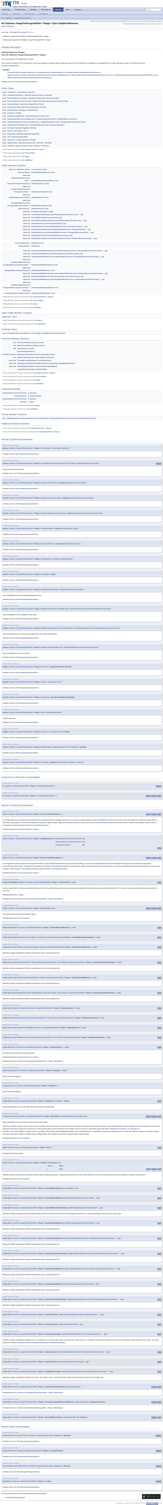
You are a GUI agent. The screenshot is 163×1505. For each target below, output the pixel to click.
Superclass (11, 140)
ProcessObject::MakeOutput (45, 1131)
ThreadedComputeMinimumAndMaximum (31, 363)
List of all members (157, 24)
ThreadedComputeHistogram (27, 360)
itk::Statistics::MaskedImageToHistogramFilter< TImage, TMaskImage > (39, 899)
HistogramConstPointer (15, 95)
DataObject (44, 211)
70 (14, 549)
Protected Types (139, 21)
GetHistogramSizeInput (39, 192)
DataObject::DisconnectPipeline (139, 1126)
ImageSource (106, 1131)
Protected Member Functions (153, 21)
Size (23, 653)
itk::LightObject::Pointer (22, 169)
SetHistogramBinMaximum (40, 276)
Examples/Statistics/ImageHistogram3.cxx (21, 72)
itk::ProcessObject (28, 153)
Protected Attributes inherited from (21, 405)
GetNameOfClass (37, 208)
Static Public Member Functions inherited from (22, 320)
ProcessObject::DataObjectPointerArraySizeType (48, 333)
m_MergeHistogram (35, 396)
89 (14, 638)
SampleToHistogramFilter (10, 66)
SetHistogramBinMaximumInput (42, 273)
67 (14, 565)
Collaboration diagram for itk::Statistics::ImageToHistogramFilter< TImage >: (27, 40)
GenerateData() (140, 820)
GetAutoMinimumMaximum (40, 172)
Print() (18, 1175)
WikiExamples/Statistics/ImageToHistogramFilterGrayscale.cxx (92, 75)
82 (14, 657)
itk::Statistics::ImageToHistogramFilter (20, 448)
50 (14, 722)
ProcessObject (12, 1126)
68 (14, 534)
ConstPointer (11, 92)
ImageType (11, 113)
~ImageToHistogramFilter (25, 369)
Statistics (9, 18)
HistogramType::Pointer (36, 104)
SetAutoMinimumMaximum (40, 214)
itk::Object (25, 156)
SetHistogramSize (37, 223)
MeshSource (118, 1131)
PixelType (10, 128)
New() (11, 1153)
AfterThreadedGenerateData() (103, 820)
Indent (37, 357)
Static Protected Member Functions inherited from (31, 432)
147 (15, 1441)
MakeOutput (21, 354)
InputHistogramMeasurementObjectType (21, 119)
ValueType (40, 143)
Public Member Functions (106, 21)
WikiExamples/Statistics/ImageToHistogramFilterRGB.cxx (134, 75)
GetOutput (34, 243)
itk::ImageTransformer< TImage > (33, 149)
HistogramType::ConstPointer (42, 95)
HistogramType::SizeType (37, 107)
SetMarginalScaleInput (39, 238)
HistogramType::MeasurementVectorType (54, 101)
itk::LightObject (27, 160)
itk (2, 18)
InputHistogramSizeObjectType (17, 125)
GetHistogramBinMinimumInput (42, 265)
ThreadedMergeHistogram (26, 366)
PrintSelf (20, 357)
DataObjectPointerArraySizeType (18, 333)
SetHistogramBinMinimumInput (42, 251)
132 (15, 473)
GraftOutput (35, 211)
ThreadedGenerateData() (71, 822)
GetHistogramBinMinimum (40, 270)
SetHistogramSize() (23, 1342)
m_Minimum (32, 399)
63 (14, 703)
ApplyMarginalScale (13, 418)
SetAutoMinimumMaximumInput (42, 220)
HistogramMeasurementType (17, 98)
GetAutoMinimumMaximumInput (42, 180)
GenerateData (22, 348)
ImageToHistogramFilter (22, 18)
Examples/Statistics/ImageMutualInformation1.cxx (84, 72)
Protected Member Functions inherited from (29, 373)
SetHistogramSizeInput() (39, 1342)
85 (14, 619)
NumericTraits (30, 143)
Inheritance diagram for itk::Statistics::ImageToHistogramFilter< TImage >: (26, 36)
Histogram (14, 63)
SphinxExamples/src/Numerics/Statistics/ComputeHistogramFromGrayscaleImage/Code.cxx (39, 75)
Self (33, 92)
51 (14, 737)
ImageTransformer (23, 140)
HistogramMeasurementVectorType (19, 101)
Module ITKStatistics (7, 26)
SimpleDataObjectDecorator (35, 116)
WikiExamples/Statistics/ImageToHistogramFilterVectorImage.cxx (29, 78)
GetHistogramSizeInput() (56, 1342)
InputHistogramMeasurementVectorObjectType (23, 122)
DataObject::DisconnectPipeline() (110, 1126)
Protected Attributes (128, 24)
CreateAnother (36, 169)
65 (14, 753)
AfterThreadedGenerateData (27, 342)
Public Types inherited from (24, 149)
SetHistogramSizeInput (39, 229)
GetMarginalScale (37, 197)
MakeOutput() (84, 1134)
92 (14, 599)
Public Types (94, 21)
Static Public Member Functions (124, 21)
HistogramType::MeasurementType (47, 98)
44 (13, 82)
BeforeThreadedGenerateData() (34, 822)
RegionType (11, 134)
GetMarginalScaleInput (39, 205)
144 (15, 1456)
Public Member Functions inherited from (28, 297)
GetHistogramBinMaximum (40, 293)
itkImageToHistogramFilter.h (21, 32)
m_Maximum (32, 393)
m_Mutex (31, 402)
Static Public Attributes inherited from (27, 428)
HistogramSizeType (14, 107)
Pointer (9, 131)
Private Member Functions (142, 24)
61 (14, 580)
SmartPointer (22, 92)
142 (15, 1487)
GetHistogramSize (37, 183)
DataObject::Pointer (9, 354)
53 (14, 454)
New (13, 317)
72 (14, 519)
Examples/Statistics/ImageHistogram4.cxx (51, 72)
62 (14, 672)
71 (14, 504)
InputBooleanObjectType (15, 116)
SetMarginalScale (37, 232)
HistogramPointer (13, 104)
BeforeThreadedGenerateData (27, 345)
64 (14, 768)
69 (14, 488)
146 (15, 1472)
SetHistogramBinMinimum (40, 254)
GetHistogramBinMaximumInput (42, 287)
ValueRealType (33, 110)
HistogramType (12, 110)
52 (14, 688)
